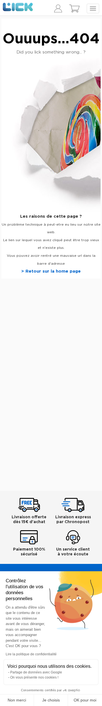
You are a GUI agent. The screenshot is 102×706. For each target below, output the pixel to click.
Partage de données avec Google (36, 672)
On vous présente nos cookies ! (34, 677)
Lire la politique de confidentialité (31, 654)
